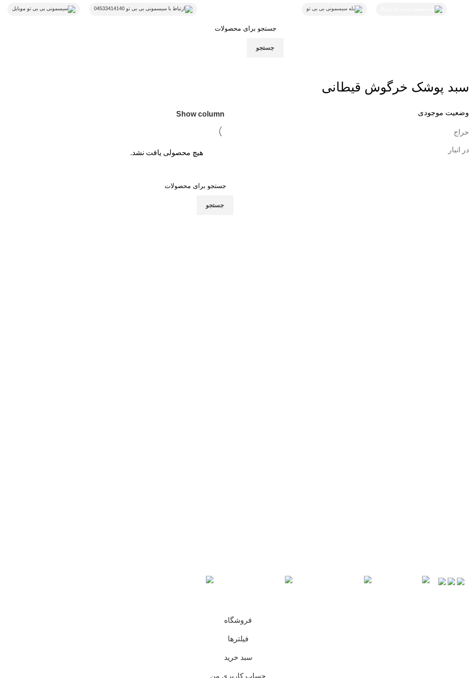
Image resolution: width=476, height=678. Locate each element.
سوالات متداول (323, 466)
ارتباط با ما (213, 433)
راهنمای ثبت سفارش (313, 449)
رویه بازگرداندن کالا (316, 433)
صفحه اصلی (211, 449)
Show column (200, 114)
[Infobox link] (249, 9)
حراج (461, 132)
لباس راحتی (211, 466)
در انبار (458, 150)
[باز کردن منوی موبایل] (462, 9)
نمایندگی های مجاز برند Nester (299, 483)
